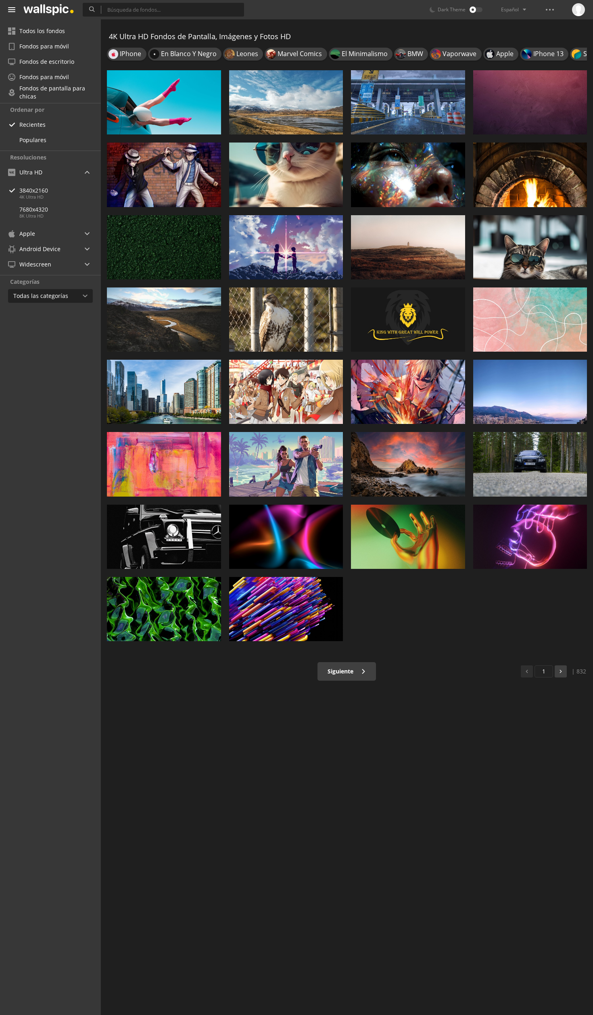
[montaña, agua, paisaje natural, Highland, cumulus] (286, 102)
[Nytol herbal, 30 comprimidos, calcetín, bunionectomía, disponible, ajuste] (164, 102)
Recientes (32, 124)
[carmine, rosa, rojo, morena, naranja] (530, 102)
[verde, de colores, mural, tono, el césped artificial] (164, 247)
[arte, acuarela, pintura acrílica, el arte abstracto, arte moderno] (164, 464)
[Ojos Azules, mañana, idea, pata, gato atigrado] (530, 247)
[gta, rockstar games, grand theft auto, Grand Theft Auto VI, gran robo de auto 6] (286, 464)
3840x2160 (33, 190)
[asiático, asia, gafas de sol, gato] (286, 175)
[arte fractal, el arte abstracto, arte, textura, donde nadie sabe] (164, 609)
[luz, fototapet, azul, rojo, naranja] (286, 537)
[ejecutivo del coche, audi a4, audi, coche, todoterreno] (530, 464)
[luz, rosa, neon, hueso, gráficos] (530, 537)
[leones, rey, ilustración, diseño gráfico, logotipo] (408, 319)
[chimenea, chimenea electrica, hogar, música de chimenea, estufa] (530, 175)
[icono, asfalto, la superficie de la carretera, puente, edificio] (408, 102)
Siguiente (341, 671)
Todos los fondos (42, 31)
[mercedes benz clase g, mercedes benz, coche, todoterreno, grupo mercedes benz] (164, 537)
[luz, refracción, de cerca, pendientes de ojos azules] (408, 175)
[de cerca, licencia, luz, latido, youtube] (408, 537)
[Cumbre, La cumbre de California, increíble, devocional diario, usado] (164, 319)
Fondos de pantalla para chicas (52, 92)
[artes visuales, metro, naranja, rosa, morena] (530, 319)
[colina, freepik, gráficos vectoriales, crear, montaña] (408, 247)
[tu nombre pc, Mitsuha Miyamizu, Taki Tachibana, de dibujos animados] (286, 247)
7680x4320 (33, 209)
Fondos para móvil (44, 46)
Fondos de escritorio (46, 61)
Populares (32, 140)
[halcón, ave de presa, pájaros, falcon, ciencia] (286, 319)
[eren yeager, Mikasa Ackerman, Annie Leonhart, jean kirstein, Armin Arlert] (286, 392)
